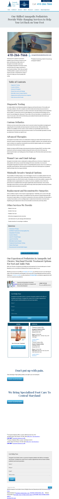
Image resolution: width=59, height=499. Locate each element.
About (25, 9)
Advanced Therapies (16, 89)
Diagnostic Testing (15, 85)
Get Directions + (36, 436)
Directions (34, 340)
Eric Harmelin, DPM (15, 284)
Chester (31, 271)
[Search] (50, 487)
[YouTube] (11, 438)
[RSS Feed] (24, 438)
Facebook (42, 285)
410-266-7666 (44, 4)
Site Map (9, 498)
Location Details (35, 339)
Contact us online (17, 275)
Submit (29, 318)
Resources (30, 9)
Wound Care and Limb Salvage (18, 91)
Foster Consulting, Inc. (37, 492)
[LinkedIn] (9, 438)
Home (9, 9)
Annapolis (25, 271)
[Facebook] (7, 438)
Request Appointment (45, 9)
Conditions (13, 9)
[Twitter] (8, 438)
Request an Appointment (15, 379)
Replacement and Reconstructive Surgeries (21, 95)
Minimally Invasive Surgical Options (19, 93)
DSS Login (13, 498)
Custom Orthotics (15, 87)
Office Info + (29, 436)
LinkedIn (49, 285)
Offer (18, 324)
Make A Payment (46, 1)
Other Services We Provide (17, 97)
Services (20, 9)
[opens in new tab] (18, 438)
